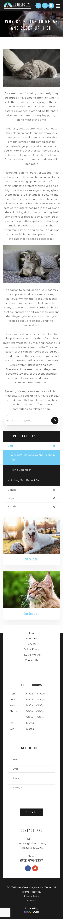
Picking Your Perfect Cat (25, 480)
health (12, 506)
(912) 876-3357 (31, 860)
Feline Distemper (21, 469)
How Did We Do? (31, 654)
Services (31, 559)
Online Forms (31, 649)
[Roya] (31, 911)
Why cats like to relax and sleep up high (33, 457)
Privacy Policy (31, 896)
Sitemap (31, 900)
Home (31, 633)
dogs (11, 498)
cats (10, 445)
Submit (31, 812)
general (12, 489)
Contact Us (31, 614)
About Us (31, 638)
